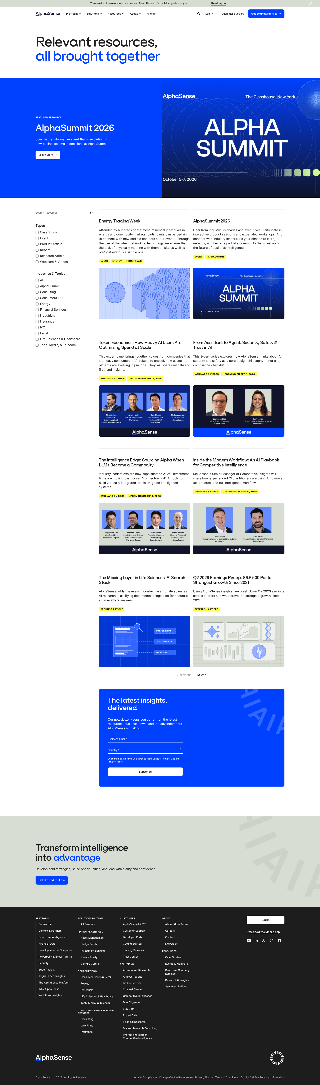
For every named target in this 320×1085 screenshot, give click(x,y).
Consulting (87, 1019)
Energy (117, 261)
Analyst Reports (132, 976)
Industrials (134, 261)
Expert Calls (130, 1015)
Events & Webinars (176, 963)
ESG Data (128, 1008)
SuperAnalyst (47, 969)
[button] (74, 13)
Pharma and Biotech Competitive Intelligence (137, 1036)
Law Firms (87, 1025)
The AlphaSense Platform (54, 982)
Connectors (45, 924)
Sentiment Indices (176, 986)
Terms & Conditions (227, 1077)
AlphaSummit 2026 (134, 924)
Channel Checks (133, 989)
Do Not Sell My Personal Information (262, 1077)
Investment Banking (93, 950)
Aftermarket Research (136, 970)
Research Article (206, 609)
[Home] (48, 14)
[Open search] (198, 13)
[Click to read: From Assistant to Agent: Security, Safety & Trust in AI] (239, 411)
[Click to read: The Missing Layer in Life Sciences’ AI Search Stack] (144, 641)
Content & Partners (50, 930)
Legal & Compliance (145, 1077)
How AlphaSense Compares (55, 950)
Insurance (87, 1031)
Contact (170, 937)
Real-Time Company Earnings (177, 971)
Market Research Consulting (140, 1028)
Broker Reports (132, 983)
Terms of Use (168, 758)
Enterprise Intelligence (52, 937)
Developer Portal (133, 937)
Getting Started (132, 943)
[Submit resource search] (91, 212)
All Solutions (88, 924)
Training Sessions (133, 950)
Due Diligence (131, 1002)
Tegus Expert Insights (52, 976)
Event (104, 261)
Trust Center (130, 956)
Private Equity (89, 957)
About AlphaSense (176, 924)
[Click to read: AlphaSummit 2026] (239, 293)
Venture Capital (90, 963)
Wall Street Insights (50, 995)
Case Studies (173, 957)
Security (44, 963)
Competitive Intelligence (137, 995)
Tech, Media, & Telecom (95, 1002)
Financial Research (134, 1021)
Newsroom (171, 943)
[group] (244, 13)
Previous (185, 675)
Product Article (112, 609)
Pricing (151, 13)
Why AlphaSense (49, 989)
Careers (170, 930)
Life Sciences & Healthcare (97, 996)
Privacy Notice (204, 1077)
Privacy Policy (115, 761)
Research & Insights (177, 980)
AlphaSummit (215, 256)
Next (200, 675)
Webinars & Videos (113, 378)
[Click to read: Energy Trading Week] (144, 293)
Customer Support (134, 930)
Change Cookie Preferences (176, 1077)
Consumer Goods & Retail (96, 976)
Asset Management (92, 937)
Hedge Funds (89, 944)
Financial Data (47, 943)
